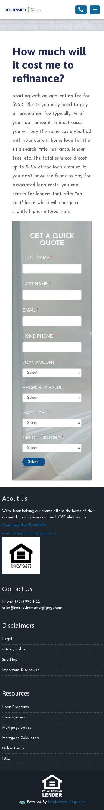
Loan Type (36, 412)
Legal (7, 639)
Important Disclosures (20, 670)
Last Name (36, 284)
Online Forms (13, 748)
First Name (37, 257)
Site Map (9, 660)
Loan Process (13, 717)
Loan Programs (15, 707)
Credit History (42, 437)
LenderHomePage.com (67, 802)
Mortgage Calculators (21, 738)
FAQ (6, 758)
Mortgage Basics (16, 728)
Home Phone (39, 336)
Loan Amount (40, 362)
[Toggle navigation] (95, 9)
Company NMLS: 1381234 (24, 525)
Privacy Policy (13, 649)
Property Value (44, 387)
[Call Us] (81, 9)
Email (30, 310)
